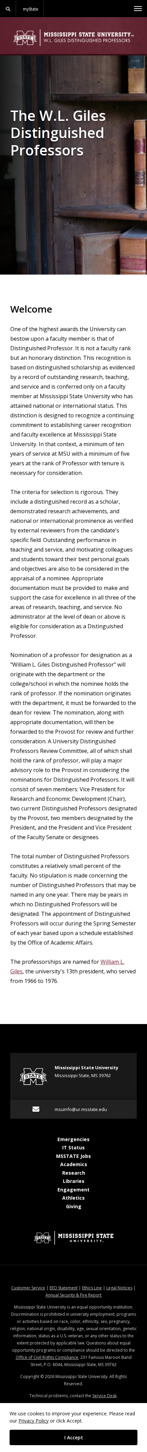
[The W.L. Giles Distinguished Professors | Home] (73, 38)
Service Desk (104, 1396)
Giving (73, 1206)
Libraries (73, 1181)
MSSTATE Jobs (73, 1156)
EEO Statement (64, 1288)
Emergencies (73, 1139)
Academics (73, 1164)
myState (30, 9)
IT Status (73, 1147)
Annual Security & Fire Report (73, 1295)
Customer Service (28, 1288)
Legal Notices (119, 1288)
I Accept (73, 1437)
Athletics (73, 1198)
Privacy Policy (33, 1420)
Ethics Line (92, 1288)
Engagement (73, 1189)
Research (73, 1173)
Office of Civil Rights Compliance (47, 1357)
